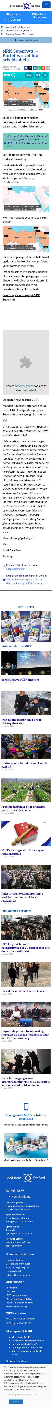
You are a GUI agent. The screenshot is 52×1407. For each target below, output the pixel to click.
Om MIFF (10, 1291)
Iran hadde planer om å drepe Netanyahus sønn (21, 721)
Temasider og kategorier (17, 1267)
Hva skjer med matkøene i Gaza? (23, 991)
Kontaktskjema (21, 1196)
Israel (29, 169)
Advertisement (24, 385)
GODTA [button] (16, 1401)
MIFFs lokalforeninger (17, 1295)
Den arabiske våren (17, 579)
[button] (43, 68)
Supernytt (38, 583)
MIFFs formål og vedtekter (19, 1298)
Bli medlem (11, 1287)
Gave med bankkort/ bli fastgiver (28, 1340)
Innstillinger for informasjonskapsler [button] (23, 1394)
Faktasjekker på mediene (18, 1274)
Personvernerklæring (16, 1306)
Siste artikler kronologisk (18, 1263)
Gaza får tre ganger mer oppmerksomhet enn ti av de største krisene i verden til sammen (25, 1082)
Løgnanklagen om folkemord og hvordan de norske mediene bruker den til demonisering (25, 1035)
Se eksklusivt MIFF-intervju (20, 680)
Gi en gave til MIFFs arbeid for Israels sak (26, 1117)
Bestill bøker (26, 607)
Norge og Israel (13, 1271)
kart (31, 579)
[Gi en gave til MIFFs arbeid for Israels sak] (26, 1106)
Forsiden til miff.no (15, 1259)
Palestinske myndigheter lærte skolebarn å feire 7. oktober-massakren (22, 897)
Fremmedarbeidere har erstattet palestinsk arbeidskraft (23, 808)
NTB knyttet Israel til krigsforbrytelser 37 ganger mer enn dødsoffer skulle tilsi (25, 948)
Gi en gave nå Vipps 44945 (13, 17)
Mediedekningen (15, 568)
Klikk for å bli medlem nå (39, 17)
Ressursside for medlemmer (19, 1302)
